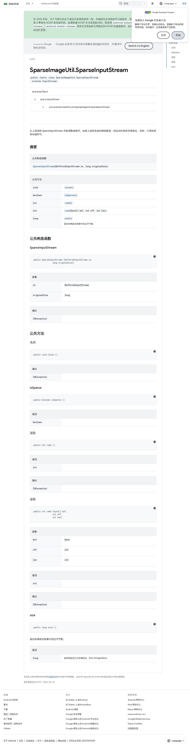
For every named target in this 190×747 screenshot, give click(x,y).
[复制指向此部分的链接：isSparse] (45, 388)
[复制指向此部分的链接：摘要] (40, 147)
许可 (39, 741)
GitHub (7, 728)
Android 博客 (72, 709)
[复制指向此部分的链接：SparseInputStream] (59, 248)
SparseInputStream (43, 166)
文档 (28, 3)
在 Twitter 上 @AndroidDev (78, 704)
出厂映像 (8, 719)
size (67, 218)
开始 (178, 35)
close (68, 187)
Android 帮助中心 (136, 700)
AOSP (32, 59)
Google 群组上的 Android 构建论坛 (82, 723)
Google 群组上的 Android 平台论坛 (82, 719)
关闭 (163, 35)
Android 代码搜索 (50, 3)
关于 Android (10, 741)
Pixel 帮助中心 (134, 704)
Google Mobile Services (139, 719)
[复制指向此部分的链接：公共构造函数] (54, 239)
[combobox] (132, 3)
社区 (21, 741)
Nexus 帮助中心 (135, 709)
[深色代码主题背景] (154, 256)
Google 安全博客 (74, 714)
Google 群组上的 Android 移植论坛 (82, 728)
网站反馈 (62, 741)
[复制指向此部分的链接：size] (38, 615)
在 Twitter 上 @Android (76, 700)
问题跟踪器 (133, 728)
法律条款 (30, 741)
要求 (6, 704)
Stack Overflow (135, 723)
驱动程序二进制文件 (13, 723)
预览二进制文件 (11, 714)
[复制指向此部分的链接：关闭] (39, 343)
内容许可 (53, 676)
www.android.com (136, 714)
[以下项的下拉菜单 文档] (34, 3)
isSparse (70, 195)
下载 (6, 709)
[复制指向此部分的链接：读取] (39, 433)
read (67, 203)
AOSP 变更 (39, 29)
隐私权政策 (50, 741)
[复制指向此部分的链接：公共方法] (47, 334)
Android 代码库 (11, 700)
